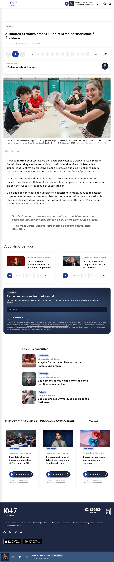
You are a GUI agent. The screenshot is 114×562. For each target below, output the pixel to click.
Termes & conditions (12, 523)
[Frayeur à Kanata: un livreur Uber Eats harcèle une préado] (29, 360)
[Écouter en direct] (66, 4)
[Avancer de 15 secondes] (22, 54)
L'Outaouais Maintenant (21, 67)
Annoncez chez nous (12, 526)
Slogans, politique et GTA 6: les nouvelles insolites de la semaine (57, 460)
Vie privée (26, 523)
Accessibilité (66, 523)
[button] (13, 557)
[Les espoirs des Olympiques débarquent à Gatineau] (29, 397)
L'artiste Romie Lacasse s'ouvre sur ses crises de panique (39, 264)
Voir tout (93, 421)
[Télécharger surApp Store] (12, 542)
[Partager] (105, 54)
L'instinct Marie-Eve (85, 5)
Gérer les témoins (51, 523)
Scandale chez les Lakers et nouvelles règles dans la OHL (20, 460)
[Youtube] (21, 532)
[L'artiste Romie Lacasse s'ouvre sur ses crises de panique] (16, 261)
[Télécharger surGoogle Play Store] (32, 542)
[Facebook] (6, 151)
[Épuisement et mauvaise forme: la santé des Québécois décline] (29, 379)
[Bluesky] (10, 532)
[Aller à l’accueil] (13, 5)
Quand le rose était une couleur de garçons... (94, 460)
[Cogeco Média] (93, 512)
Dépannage (37, 523)
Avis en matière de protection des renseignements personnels (47, 326)
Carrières (100, 523)
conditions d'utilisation (34, 329)
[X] (16, 532)
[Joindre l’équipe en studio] (98, 4)
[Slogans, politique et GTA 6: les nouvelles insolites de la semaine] (58, 438)
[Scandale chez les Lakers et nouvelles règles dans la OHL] (21, 438)
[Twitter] (12, 151)
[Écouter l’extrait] (15, 54)
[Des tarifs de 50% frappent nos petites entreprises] (71, 261)
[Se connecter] (110, 4)
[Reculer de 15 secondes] (8, 54)
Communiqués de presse (83, 523)
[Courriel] (18, 151)
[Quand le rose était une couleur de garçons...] (95, 438)
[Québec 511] (108, 514)
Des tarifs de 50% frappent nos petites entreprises (94, 264)
